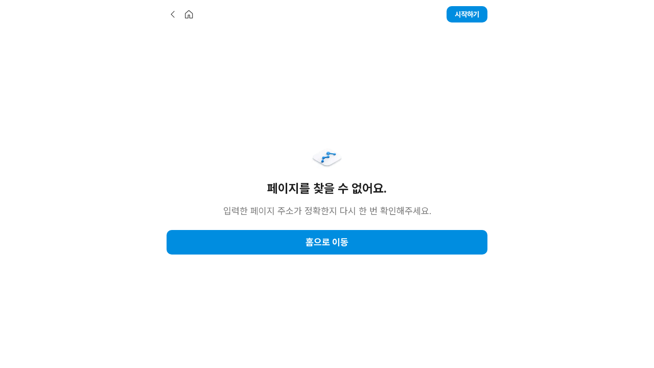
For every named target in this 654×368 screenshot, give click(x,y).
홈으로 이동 (327, 242)
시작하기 (467, 14)
